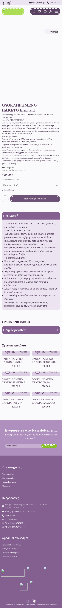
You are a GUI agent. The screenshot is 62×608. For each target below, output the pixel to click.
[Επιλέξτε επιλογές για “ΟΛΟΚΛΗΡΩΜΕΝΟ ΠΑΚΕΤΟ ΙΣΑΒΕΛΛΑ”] (37, 392)
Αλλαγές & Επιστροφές (11, 549)
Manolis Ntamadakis (50, 604)
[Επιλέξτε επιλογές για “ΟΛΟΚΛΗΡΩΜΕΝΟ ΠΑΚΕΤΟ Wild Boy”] (7, 392)
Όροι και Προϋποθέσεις (11, 545)
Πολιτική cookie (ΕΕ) (10, 557)
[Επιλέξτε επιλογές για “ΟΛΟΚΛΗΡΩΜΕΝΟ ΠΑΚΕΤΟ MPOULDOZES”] (37, 351)
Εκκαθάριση (9, 190)
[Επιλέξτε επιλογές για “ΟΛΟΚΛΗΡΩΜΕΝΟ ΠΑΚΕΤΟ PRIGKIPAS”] (7, 371)
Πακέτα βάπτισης (19, 170)
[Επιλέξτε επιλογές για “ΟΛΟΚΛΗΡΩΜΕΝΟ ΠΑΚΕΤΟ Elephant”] (37, 371)
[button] (31, 216)
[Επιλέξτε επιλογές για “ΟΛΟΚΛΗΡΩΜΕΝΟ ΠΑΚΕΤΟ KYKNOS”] (7, 351)
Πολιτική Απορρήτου (10, 553)
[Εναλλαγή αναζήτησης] (50, 11)
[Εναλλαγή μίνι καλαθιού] (45, 11)
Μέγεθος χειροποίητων (11, 179)
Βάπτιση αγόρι (8, 474)
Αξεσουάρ (6, 486)
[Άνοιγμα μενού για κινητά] (56, 11)
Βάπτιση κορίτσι (8, 478)
